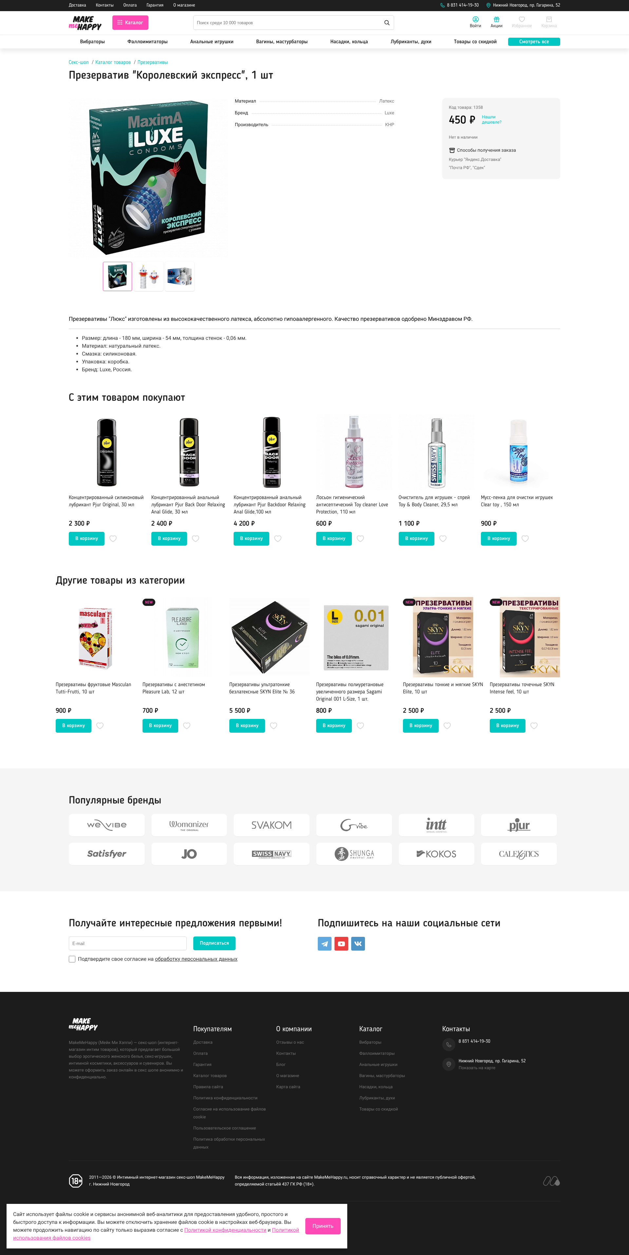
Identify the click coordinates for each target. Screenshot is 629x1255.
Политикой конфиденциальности (225, 1230)
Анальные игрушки (212, 42)
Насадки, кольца (349, 42)
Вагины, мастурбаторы (282, 42)
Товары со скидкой (475, 42)
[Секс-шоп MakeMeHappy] (85, 24)
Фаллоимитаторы (147, 42)
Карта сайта (288, 1087)
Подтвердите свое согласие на (158, 959)
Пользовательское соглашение (224, 1128)
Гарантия (155, 5)
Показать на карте (477, 1068)
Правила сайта (208, 1087)
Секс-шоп (79, 62)
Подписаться (214, 943)
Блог (281, 1064)
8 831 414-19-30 (463, 5)
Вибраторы (92, 42)
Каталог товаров (113, 62)
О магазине (184, 5)
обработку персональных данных (196, 959)
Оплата (130, 5)
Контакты (105, 5)
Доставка (77, 5)
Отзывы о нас (290, 1042)
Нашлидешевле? (492, 120)
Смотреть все (534, 42)
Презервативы (153, 62)
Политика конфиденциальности (225, 1098)
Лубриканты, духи (411, 42)
